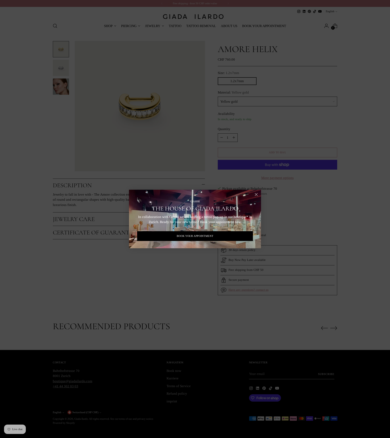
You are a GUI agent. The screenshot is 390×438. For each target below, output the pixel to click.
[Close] (256, 194)
